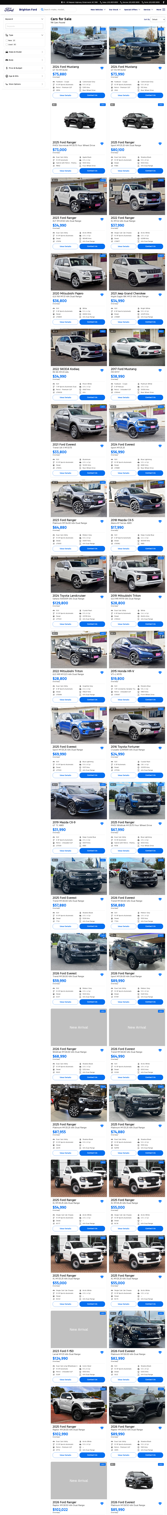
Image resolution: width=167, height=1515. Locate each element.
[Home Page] (9, 9)
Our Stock (113, 9)
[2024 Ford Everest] (137, 423)
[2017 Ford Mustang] (137, 347)
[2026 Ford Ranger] (137, 951)
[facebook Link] (163, 2)
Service (147, 9)
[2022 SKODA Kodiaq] (79, 347)
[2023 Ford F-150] (79, 1329)
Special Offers (130, 9)
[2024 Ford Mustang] (79, 45)
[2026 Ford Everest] (137, 876)
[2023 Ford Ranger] (79, 196)
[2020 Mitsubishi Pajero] (79, 271)
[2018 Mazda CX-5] (137, 498)
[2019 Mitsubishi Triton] (137, 574)
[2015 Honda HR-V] (137, 649)
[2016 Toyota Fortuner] (137, 725)
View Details (65, 95)
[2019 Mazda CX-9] (79, 800)
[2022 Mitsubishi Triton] (79, 649)
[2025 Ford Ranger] (79, 120)
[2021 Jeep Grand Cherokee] (137, 271)
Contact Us (92, 95)
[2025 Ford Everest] (79, 725)
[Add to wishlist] (102, 68)
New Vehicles (97, 9)
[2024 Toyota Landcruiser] (79, 574)
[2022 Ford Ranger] (137, 196)
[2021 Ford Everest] (79, 423)
